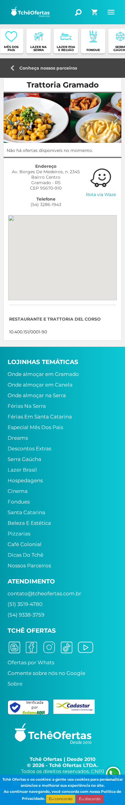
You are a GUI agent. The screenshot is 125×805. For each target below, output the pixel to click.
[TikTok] (66, 647)
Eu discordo (90, 798)
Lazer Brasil (22, 470)
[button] (116, 118)
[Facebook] (31, 647)
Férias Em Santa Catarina (40, 417)
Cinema (18, 491)
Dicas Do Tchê (25, 555)
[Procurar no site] (78, 12)
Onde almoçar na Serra (37, 395)
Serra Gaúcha (24, 459)
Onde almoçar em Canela (40, 385)
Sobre (15, 684)
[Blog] (14, 647)
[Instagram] (49, 647)
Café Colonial (25, 544)
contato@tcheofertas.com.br (44, 593)
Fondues (19, 502)
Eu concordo (61, 798)
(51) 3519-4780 (25, 604)
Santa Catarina (26, 512)
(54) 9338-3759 (26, 615)
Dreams (18, 438)
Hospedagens (25, 480)
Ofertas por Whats (31, 662)
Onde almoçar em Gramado (43, 374)
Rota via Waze (101, 194)
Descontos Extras (29, 449)
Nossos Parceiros (29, 565)
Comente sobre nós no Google (46, 673)
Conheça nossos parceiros (48, 66)
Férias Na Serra (27, 406)
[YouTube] (85, 647)
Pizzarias (19, 534)
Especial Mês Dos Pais (35, 427)
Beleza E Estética (29, 523)
